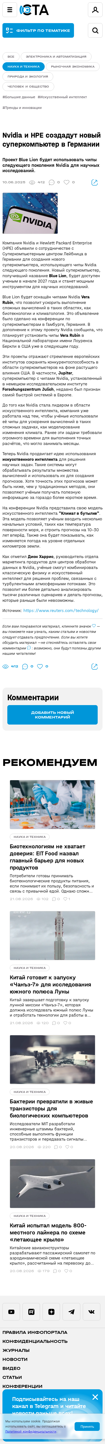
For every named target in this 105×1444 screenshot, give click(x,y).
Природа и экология (28, 76)
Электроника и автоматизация (56, 56)
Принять (87, 1426)
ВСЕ (11, 56)
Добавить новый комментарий (52, 714)
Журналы (16, 1350)
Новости (15, 1359)
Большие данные (20, 97)
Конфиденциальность (35, 1341)
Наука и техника (24, 66)
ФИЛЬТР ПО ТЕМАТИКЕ (43, 30)
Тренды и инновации (23, 107)
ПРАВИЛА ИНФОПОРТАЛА (34, 1332)
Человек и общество (28, 86)
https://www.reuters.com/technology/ (61, 610)
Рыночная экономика (72, 66)
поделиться (95, 182)
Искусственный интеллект (63, 97)
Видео (11, 1368)
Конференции (22, 1386)
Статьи (12, 1377)
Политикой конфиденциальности (30, 1431)
